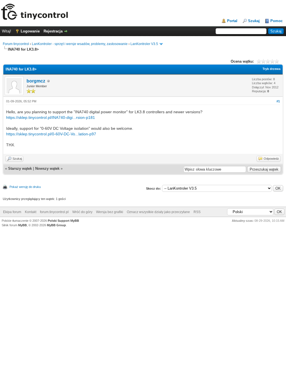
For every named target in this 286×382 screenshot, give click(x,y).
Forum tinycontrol (16, 44)
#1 (278, 101)
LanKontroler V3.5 (144, 44)
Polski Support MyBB (63, 220)
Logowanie (30, 31)
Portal (232, 21)
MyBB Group (56, 225)
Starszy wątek (20, 168)
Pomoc (276, 21)
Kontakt (30, 212)
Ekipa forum (12, 212)
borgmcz (36, 81)
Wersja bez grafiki (109, 212)
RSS (197, 212)
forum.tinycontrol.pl (54, 212)
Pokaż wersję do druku (25, 186)
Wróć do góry (82, 212)
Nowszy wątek (47, 168)
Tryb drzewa (271, 68)
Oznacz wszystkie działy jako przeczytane (158, 212)
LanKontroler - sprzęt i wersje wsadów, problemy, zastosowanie (80, 44)
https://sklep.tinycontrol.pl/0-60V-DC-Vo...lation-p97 (51, 134)
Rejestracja (53, 31)
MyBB (22, 225)
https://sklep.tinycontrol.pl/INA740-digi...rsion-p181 (50, 117)
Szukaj (254, 21)
